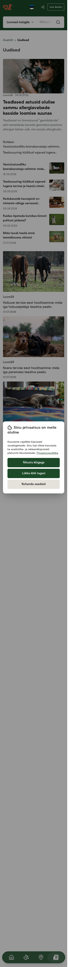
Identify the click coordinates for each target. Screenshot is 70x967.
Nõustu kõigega (33, 462)
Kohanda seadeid (34, 484)
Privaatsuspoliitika (47, 453)
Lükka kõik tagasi (33, 473)
